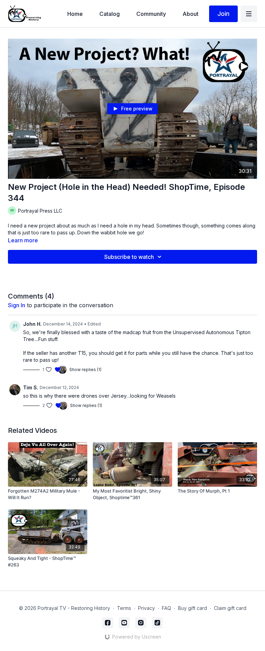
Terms (124, 608)
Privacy (146, 608)
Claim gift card (230, 608)
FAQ (166, 608)
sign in (16, 305)
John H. (32, 324)
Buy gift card (192, 608)
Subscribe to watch (129, 256)
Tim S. (30, 387)
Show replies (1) (85, 369)
